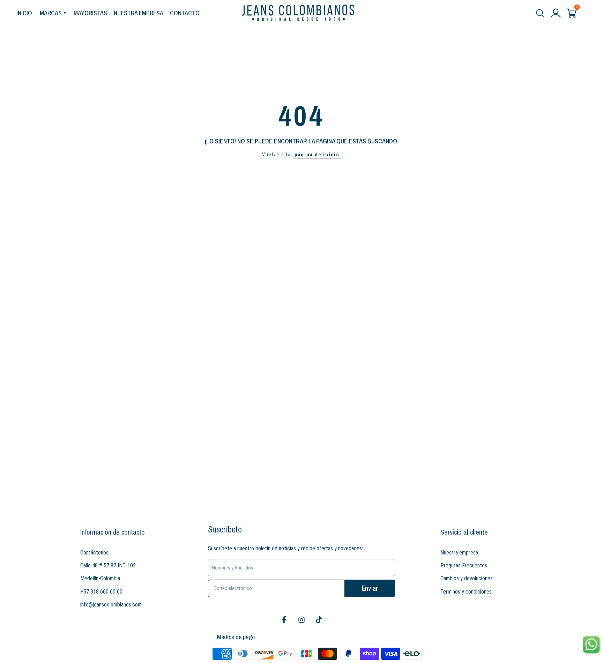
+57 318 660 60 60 (101, 591)
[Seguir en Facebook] (284, 619)
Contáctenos (94, 552)
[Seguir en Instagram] (301, 619)
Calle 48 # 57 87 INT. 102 (108, 565)
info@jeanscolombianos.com (111, 604)
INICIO (24, 13)
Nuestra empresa (459, 552)
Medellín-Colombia (100, 578)
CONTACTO (185, 13)
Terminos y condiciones (466, 591)
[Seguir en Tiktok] (318, 619)
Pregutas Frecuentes (463, 565)
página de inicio (317, 154)
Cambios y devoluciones (466, 578)
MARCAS (51, 13)
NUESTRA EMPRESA (138, 13)
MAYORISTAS (90, 13)
